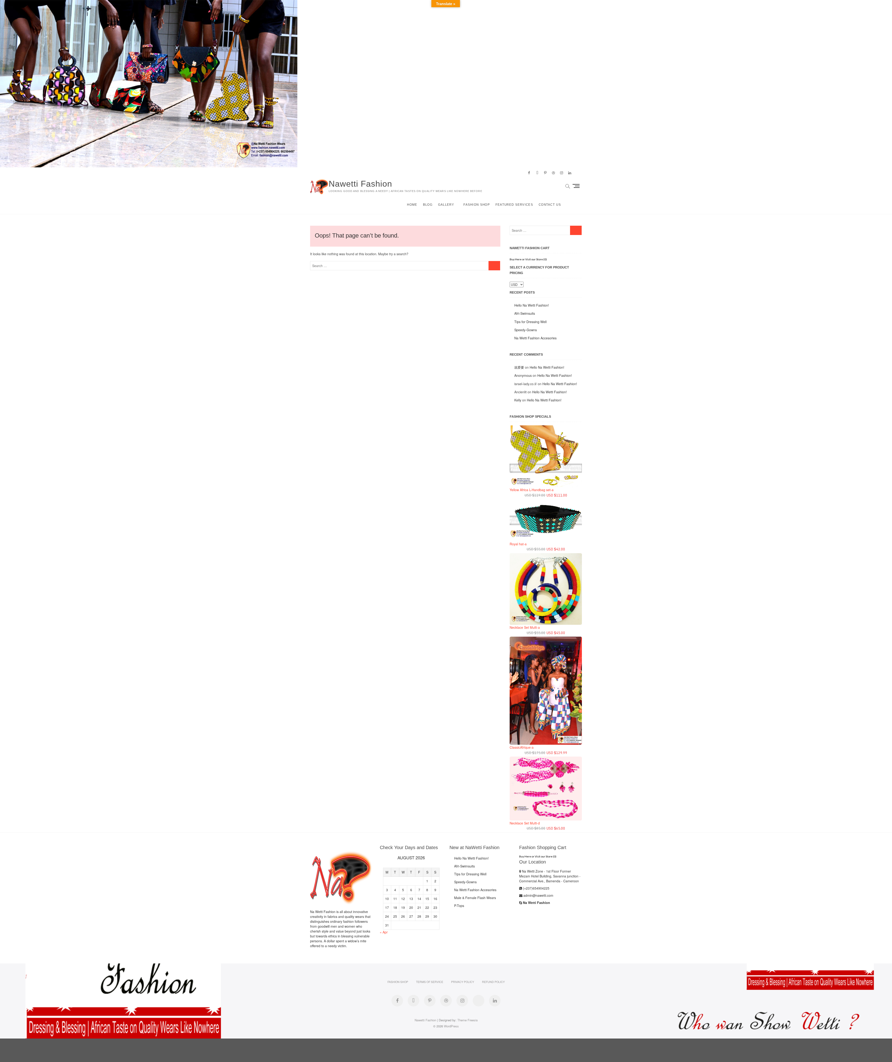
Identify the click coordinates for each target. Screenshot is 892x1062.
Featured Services (514, 204)
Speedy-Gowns (525, 330)
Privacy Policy (462, 982)
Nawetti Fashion (360, 184)
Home (412, 204)
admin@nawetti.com (537, 895)
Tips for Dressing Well (530, 321)
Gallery (446, 204)
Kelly (517, 400)
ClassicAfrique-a (522, 747)
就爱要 (519, 367)
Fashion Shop (476, 204)
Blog (428, 204)
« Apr (384, 932)
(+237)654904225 (535, 888)
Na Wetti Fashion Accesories (535, 338)
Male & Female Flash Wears (475, 897)
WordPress (451, 1026)
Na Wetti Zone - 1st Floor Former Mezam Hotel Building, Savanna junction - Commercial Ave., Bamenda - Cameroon (549, 876)
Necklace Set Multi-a (525, 627)
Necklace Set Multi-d (525, 823)
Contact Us (550, 204)
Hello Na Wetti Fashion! (531, 305)
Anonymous (523, 375)
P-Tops (459, 905)
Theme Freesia (467, 1020)
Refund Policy (493, 982)
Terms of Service (429, 982)
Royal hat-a (518, 544)
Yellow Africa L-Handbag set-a (532, 489)
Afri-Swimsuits (524, 313)
